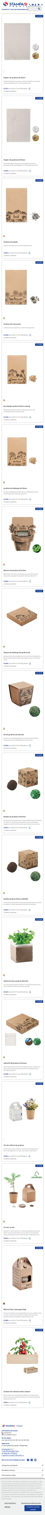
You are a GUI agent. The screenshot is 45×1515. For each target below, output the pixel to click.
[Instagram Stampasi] (31, 1460)
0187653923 (7, 1433)
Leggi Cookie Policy (10, 1503)
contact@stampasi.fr (10, 1435)
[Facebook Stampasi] (28, 1460)
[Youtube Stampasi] (35, 1460)
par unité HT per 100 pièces (15, 89)
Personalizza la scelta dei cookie (31, 1503)
